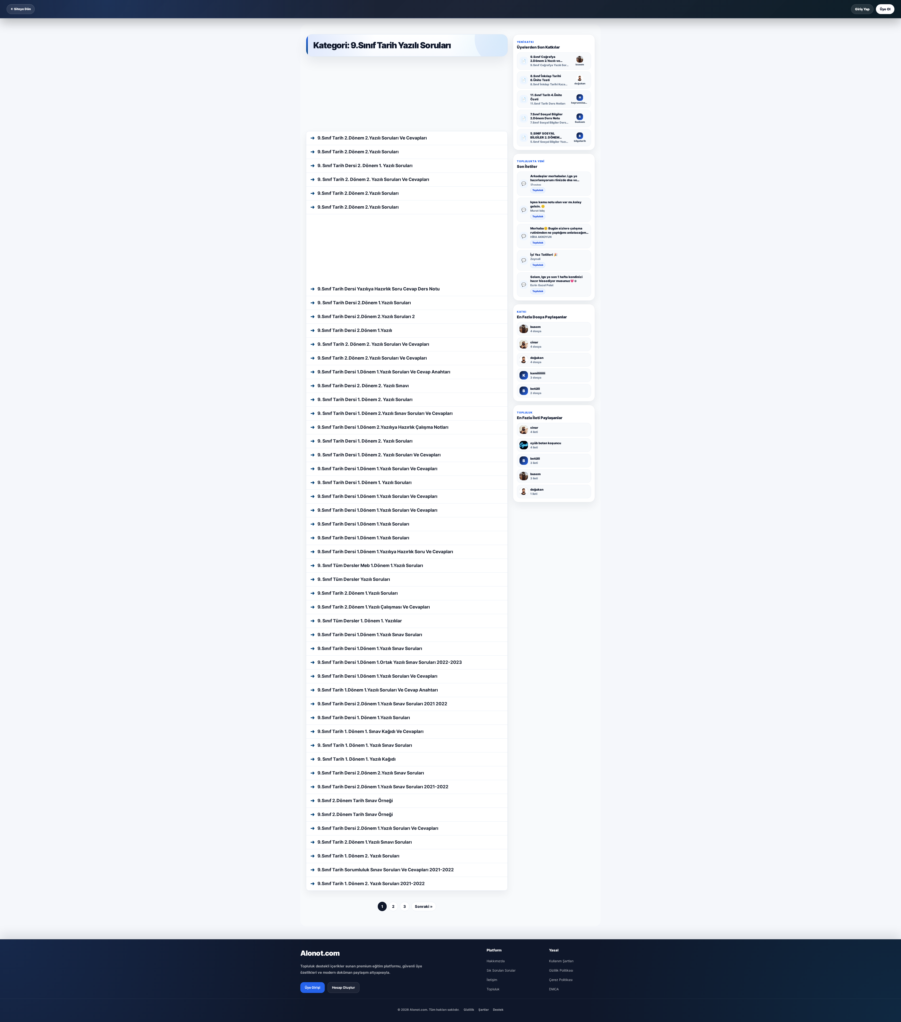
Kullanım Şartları (561, 825)
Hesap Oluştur (343, 851)
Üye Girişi (312, 851)
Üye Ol (885, 9)
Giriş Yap (862, 9)
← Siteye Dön (21, 9)
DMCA (554, 853)
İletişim (492, 844)
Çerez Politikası (561, 844)
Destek (498, 873)
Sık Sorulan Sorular (501, 834)
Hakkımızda (496, 825)
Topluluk (537, 190)
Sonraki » (424, 770)
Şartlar (483, 873)
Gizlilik (469, 873)
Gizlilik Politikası (561, 834)
